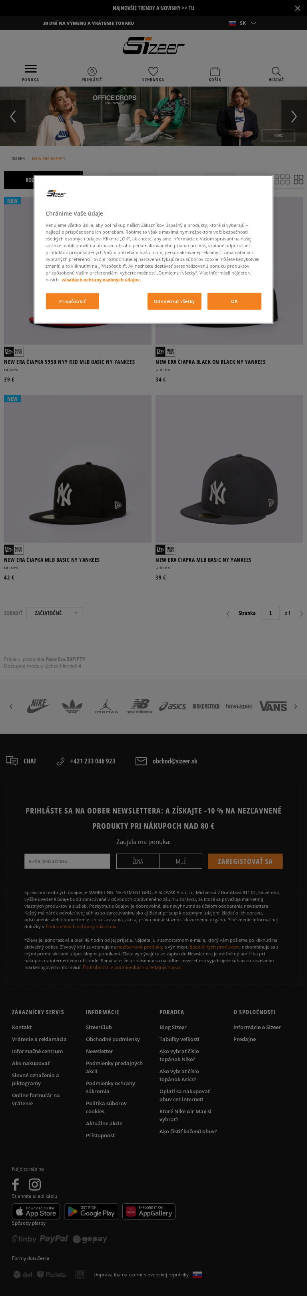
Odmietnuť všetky (174, 301)
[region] (153, 249)
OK (234, 301)
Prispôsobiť (72, 301)
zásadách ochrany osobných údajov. (101, 280)
